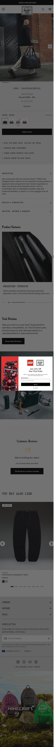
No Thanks (35, 387)
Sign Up (35, 384)
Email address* (25, 377)
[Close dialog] (51, 358)
